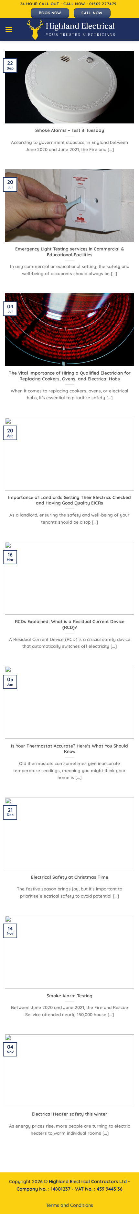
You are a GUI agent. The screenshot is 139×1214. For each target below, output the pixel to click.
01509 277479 (103, 3)
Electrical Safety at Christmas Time (69, 877)
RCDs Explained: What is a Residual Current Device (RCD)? (69, 624)
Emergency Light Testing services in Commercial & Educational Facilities (69, 251)
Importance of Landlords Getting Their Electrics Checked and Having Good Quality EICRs (69, 500)
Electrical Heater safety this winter (69, 1114)
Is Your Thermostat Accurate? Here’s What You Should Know (69, 748)
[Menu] (9, 29)
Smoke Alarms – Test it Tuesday (69, 130)
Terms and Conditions (69, 1205)
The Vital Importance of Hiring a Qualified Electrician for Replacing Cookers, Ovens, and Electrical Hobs (70, 375)
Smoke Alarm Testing (69, 995)
